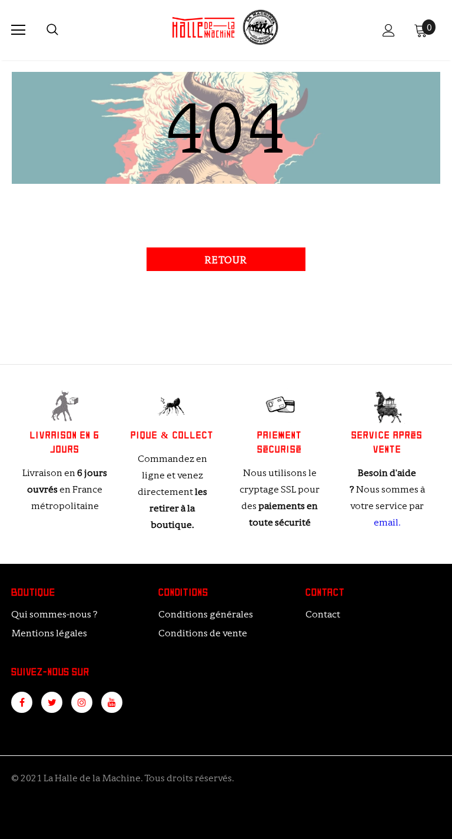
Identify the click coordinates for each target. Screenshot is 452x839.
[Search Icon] (52, 30)
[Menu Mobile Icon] (18, 30)
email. (387, 522)
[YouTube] (111, 702)
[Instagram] (81, 702)
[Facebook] (21, 702)
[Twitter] (51, 702)
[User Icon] (389, 30)
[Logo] (225, 29)
